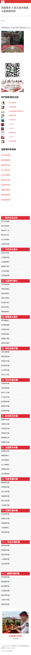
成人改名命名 (5, 170)
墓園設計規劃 (5, 338)
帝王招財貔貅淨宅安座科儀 (16, 111)
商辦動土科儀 (5, 518)
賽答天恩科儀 (5, 595)
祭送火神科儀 (5, 501)
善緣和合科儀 (5, 442)
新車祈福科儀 (5, 532)
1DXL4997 (11, 137)
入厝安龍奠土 (5, 528)
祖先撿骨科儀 (5, 365)
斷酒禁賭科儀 (5, 401)
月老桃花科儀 (5, 428)
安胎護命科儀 (5, 550)
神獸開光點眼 (5, 469)
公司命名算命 (5, 175)
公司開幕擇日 (5, 262)
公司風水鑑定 (5, 271)
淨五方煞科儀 (5, 491)
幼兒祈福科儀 (5, 564)
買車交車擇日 (5, 307)
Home (2, 20)
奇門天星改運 (12, 141)
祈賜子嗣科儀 (5, 554)
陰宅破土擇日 (5, 302)
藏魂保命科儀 (5, 406)
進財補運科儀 (5, 582)
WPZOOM (10, 651)
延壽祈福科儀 (5, 604)
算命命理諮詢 (5, 160)
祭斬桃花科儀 (5, 433)
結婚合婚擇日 (5, 195)
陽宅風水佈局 (5, 180)
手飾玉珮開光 (5, 460)
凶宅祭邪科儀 (5, 487)
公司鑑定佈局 (5, 257)
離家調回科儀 (5, 482)
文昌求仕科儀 (5, 600)
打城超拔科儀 (5, 591)
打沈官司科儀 (5, 397)
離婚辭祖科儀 (5, 419)
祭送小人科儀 (5, 392)
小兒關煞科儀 (12, 107)
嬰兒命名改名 (5, 165)
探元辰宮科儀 (5, 577)
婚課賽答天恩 (5, 437)
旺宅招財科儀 (5, 200)
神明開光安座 (5, 451)
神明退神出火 (5, 455)
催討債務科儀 (5, 586)
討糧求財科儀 (5, 383)
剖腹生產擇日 (5, 190)
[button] (3, 625)
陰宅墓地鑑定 (5, 334)
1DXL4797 (11, 124)
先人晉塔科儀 (5, 370)
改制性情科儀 (5, 545)
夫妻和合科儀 (5, 424)
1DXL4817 (11, 128)
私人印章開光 (5, 465)
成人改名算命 (5, 239)
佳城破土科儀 (5, 361)
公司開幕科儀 (5, 275)
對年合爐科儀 (12, 102)
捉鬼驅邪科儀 (5, 496)
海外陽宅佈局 (5, 185)
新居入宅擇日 (5, 298)
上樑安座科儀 (5, 505)
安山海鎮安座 (5, 474)
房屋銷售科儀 (5, 523)
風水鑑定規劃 (5, 325)
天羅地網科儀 (5, 388)
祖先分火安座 (5, 374)
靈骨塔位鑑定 (5, 343)
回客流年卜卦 (5, 230)
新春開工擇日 (12, 132)
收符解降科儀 (5, 411)
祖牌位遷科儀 (5, 356)
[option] (15, 625)
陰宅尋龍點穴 (5, 320)
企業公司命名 (12, 119)
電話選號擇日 (5, 312)
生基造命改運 (12, 115)
